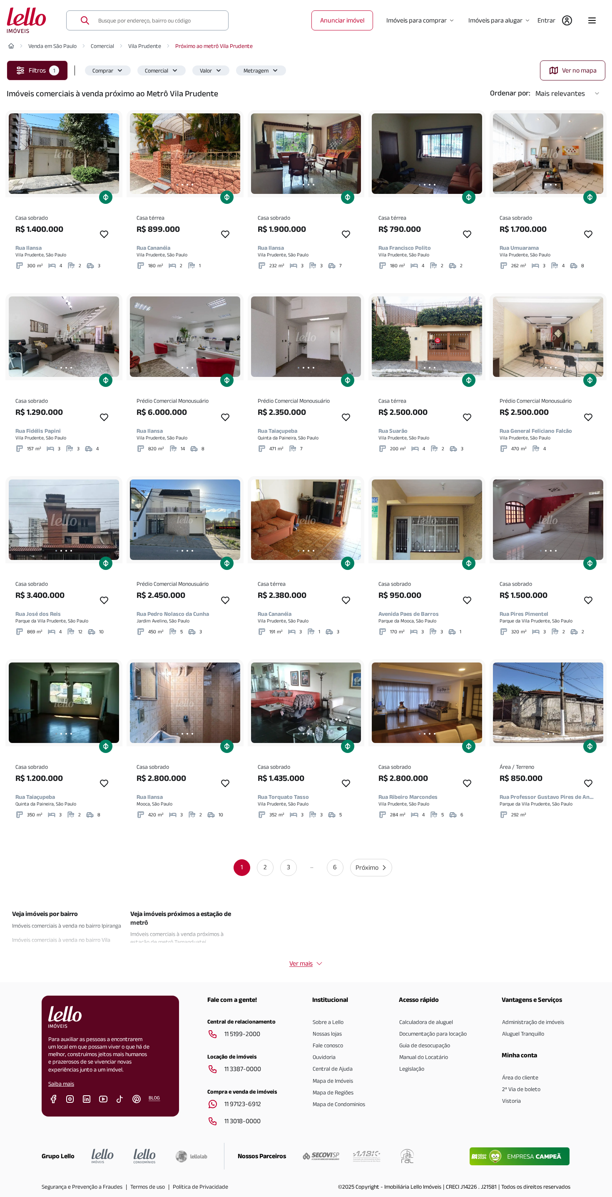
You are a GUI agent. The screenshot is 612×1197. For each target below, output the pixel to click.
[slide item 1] (56, 184)
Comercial (102, 46)
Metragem (256, 70)
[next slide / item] (110, 153)
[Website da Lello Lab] (191, 1156)
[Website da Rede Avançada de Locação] (407, 1156)
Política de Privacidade (200, 1186)
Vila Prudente (144, 46)
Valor (206, 70)
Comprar (102, 70)
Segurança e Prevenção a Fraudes (82, 1186)
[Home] (11, 46)
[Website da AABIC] (367, 1156)
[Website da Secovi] (321, 1156)
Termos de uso (147, 1186)
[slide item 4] (71, 184)
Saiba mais (61, 1083)
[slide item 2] (61, 184)
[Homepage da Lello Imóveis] (103, 1156)
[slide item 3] (66, 184)
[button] (108, 70)
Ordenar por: (510, 93)
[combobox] (158, 20)
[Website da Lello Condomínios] (145, 1156)
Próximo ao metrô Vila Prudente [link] (214, 46)
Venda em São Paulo (52, 46)
